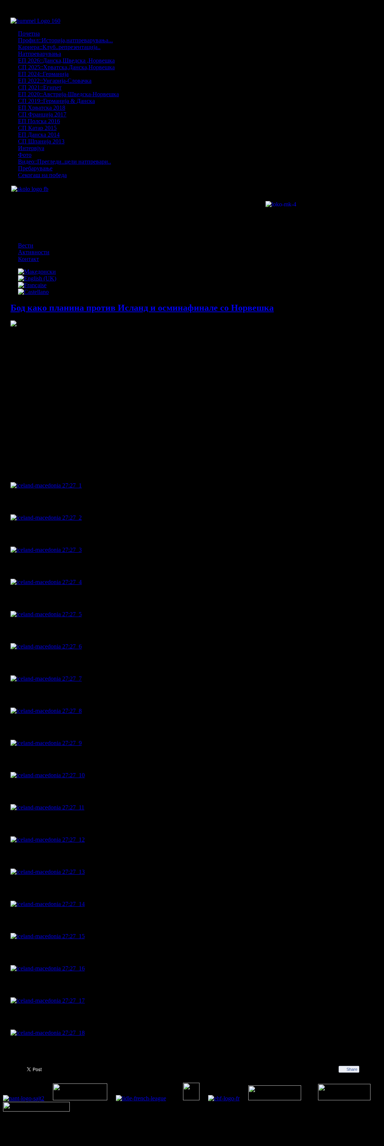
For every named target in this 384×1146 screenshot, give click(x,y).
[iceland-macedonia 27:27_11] (47, 807)
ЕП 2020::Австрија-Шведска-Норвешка (68, 94)
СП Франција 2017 (42, 114)
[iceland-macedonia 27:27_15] (47, 936)
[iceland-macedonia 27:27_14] (47, 904)
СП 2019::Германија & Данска (56, 101)
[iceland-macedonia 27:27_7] (46, 678)
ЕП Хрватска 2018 (41, 107)
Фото (25, 155)
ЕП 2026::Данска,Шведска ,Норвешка (66, 60)
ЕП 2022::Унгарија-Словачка (55, 80)
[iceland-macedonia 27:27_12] (47, 839)
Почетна (29, 33)
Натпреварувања (39, 54)
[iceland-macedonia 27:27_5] (46, 614)
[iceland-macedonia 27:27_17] (47, 1000)
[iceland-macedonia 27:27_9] (46, 743)
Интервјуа (31, 148)
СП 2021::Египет (40, 87)
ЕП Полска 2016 (39, 121)
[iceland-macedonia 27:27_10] (47, 775)
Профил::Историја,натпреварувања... (65, 40)
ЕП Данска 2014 (39, 134)
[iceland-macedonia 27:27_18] (47, 1033)
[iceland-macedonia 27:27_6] (46, 646)
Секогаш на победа (42, 175)
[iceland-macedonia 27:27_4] (46, 582)
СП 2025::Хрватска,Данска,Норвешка (66, 67)
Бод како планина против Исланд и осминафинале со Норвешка (142, 308)
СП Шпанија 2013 (41, 141)
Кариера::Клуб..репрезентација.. (59, 47)
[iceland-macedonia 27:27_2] (46, 517)
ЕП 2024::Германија (43, 74)
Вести (25, 245)
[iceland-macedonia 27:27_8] (46, 711)
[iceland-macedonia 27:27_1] (46, 485)
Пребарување (35, 168)
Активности (34, 252)
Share (351, 1069)
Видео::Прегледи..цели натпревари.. (64, 161)
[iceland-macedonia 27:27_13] (47, 872)
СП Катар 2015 (37, 128)
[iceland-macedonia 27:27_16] (47, 968)
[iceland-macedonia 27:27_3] (46, 550)
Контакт (28, 259)
